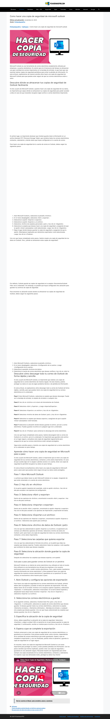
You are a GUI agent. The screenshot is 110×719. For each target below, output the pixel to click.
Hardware (30, 9)
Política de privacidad (86, 716)
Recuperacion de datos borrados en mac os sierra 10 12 (27, 710)
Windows (13, 9)
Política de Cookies (73, 716)
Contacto (97, 716)
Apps (55, 9)
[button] (99, 9)
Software (21, 9)
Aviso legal (62, 716)
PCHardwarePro (15, 27)
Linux (70, 9)
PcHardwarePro (20, 22)
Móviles (78, 9)
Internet (85, 9)
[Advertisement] (40, 107)
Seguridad (48, 9)
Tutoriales (63, 9)
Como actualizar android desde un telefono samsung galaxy (28, 708)
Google (93, 9)
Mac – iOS (39, 9)
